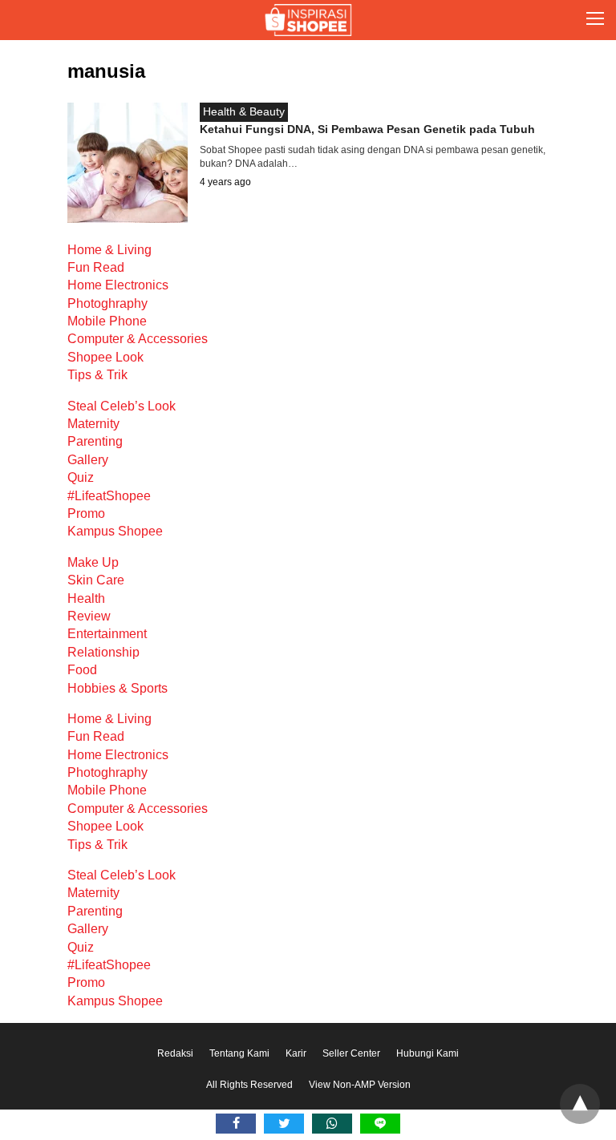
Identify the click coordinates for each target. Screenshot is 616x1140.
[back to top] (580, 1104)
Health (86, 598)
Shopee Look (105, 357)
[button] (595, 20)
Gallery (87, 460)
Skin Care (95, 580)
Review (89, 616)
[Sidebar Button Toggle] (595, 20)
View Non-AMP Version (360, 1084)
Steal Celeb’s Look (121, 406)
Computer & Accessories (137, 339)
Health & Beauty (244, 111)
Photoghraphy (107, 303)
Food (82, 670)
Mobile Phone (107, 321)
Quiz (80, 477)
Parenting (95, 441)
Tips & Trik (97, 375)
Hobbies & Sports (117, 688)
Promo (86, 513)
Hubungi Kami (427, 1053)
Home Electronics (117, 285)
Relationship (103, 652)
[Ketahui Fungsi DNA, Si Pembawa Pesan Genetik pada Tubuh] (127, 218)
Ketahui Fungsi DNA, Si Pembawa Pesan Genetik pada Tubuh (367, 129)
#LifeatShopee (109, 496)
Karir (296, 1053)
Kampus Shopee (115, 531)
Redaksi (175, 1053)
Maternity (93, 424)
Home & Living (109, 250)
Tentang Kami (239, 1053)
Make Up (93, 562)
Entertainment (107, 634)
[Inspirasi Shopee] (308, 20)
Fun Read (95, 267)
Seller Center (351, 1053)
